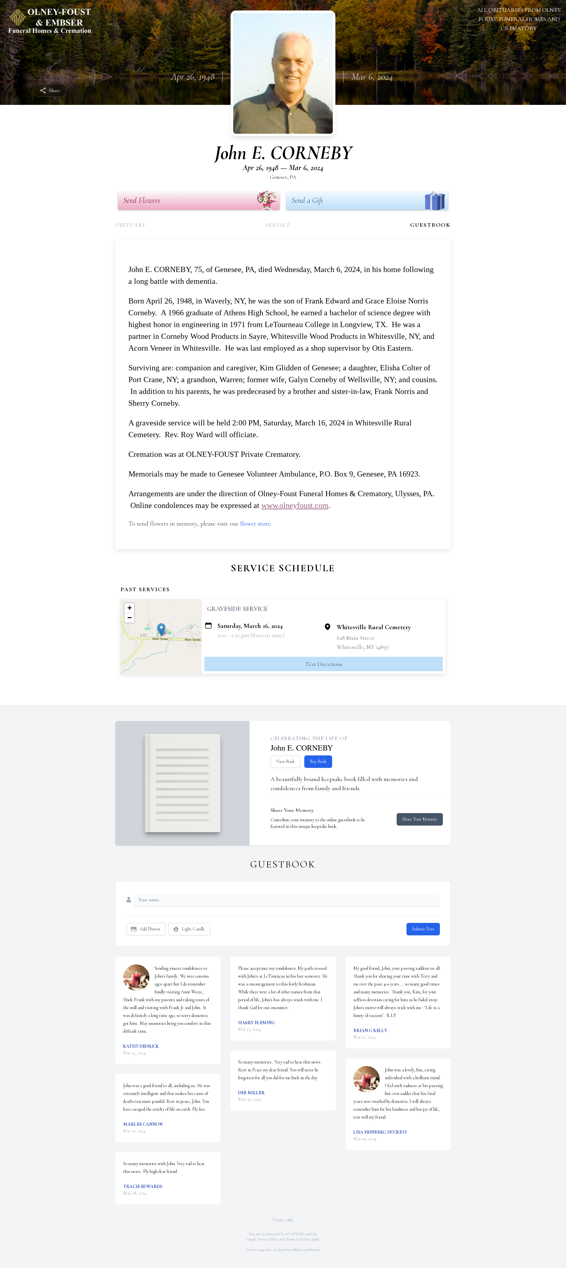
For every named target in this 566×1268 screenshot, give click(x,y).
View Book (285, 761)
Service (278, 224)
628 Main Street (355, 637)
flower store (255, 524)
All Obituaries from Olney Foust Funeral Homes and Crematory (519, 19)
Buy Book (318, 761)
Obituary (130, 224)
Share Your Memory (419, 819)
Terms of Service (298, 1239)
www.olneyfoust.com (295, 505)
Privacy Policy (267, 1239)
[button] (161, 629)
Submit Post (423, 929)
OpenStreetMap (289, 1249)
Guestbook (430, 224)
